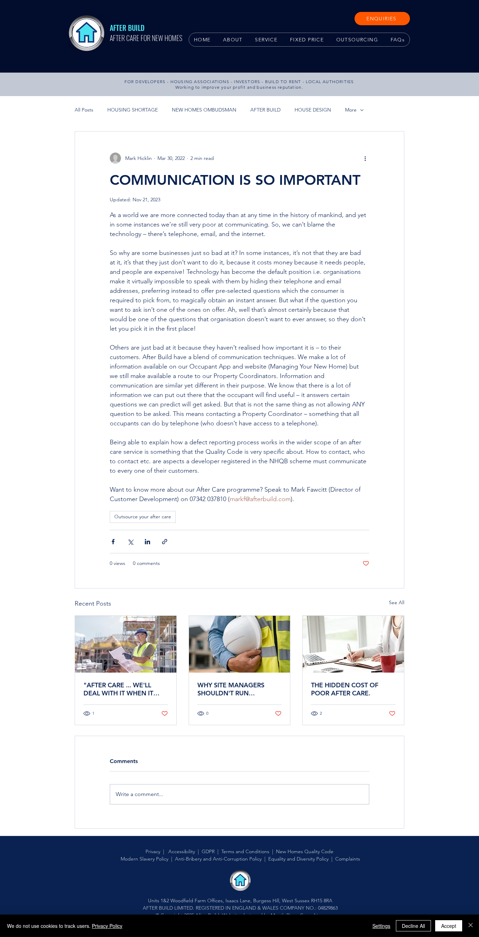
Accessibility (181, 851)
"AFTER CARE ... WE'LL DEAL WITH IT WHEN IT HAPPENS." (118, 689)
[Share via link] (164, 541)
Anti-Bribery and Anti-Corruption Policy (218, 859)
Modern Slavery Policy (144, 859)
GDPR (208, 851)
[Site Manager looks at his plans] (125, 644)
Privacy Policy (107, 925)
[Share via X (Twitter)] (130, 541)
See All (396, 602)
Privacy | (156, 851)
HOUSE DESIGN (313, 110)
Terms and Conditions (245, 851)
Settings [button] (381, 925)
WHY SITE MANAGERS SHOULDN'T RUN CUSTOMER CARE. (230, 689)
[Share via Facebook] (113, 541)
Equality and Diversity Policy (298, 859)
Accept (448, 925)
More (351, 110)
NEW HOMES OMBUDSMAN (204, 110)
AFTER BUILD (265, 110)
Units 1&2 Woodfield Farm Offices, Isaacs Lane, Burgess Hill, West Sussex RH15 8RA (240, 900)
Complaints (347, 859)
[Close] (470, 925)
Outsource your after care (142, 516)
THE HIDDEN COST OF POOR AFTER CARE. (344, 689)
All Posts (84, 110)
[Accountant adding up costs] (353, 644)
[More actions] (365, 158)
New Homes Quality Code (304, 851)
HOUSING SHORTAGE (132, 110)
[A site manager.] (239, 644)
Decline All (413, 925)
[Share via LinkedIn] (147, 541)
